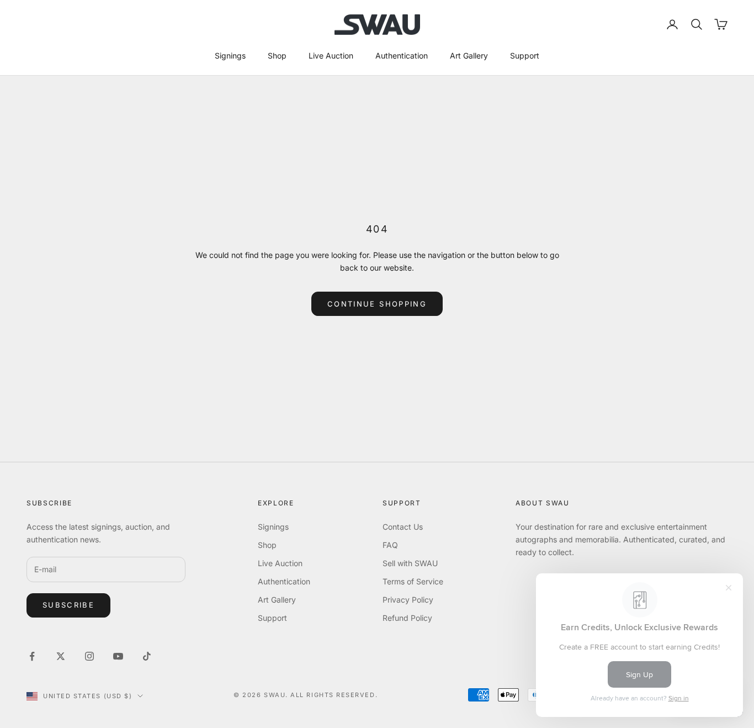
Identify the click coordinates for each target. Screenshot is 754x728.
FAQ (390, 545)
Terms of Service (413, 581)
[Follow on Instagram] (89, 656)
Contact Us (403, 526)
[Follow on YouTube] (118, 656)
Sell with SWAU (410, 563)
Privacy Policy (408, 599)
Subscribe (68, 604)
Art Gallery (469, 55)
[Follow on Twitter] (60, 656)
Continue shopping (377, 303)
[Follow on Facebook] (32, 656)
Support (524, 55)
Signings (230, 55)
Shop (277, 55)
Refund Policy (407, 618)
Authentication (401, 55)
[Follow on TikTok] (146, 656)
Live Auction (331, 55)
